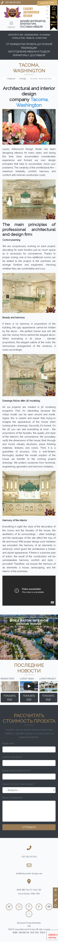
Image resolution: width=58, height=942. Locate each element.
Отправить (29, 827)
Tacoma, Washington (32, 102)
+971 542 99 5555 (29, 856)
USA (29, 926)
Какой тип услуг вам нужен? (18, 784)
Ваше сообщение (13, 797)
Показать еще (10, 697)
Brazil (42, 933)
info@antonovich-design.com (29, 873)
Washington (24, 933)
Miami (15, 933)
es (47, 10)
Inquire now (47, 3)
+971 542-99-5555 (13, 2)
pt (47, 14)
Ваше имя (8, 743)
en (47, 7)
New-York (34, 933)
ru (47, 18)
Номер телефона (12, 757)
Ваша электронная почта (17, 770)
